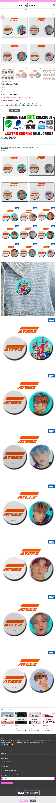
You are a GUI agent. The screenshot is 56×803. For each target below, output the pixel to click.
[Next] (52, 40)
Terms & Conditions (5, 766)
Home (2, 81)
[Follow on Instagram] (5, 744)
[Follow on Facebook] (2, 744)
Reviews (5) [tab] (25, 147)
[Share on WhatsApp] (2, 138)
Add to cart (15, 110)
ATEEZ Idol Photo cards (34, 726)
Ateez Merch (8, 81)
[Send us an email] (10, 744)
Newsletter (3, 755)
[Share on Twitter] (7, 138)
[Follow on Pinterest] (12, 744)
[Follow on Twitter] (7, 744)
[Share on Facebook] (5, 138)
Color (2, 105)
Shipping (3, 763)
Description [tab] (5, 147)
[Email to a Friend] (10, 138)
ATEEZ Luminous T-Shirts (20, 726)
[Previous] (4, 40)
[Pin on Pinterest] (12, 138)
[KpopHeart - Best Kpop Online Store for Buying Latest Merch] (28, 5)
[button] (4, 5)
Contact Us (3, 753)
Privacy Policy (4, 758)
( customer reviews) (11, 91)
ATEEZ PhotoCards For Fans (7, 726)
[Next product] (2, 88)
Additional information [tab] (15, 147)
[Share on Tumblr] (14, 138)
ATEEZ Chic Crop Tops (47, 726)
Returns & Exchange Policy (7, 761)
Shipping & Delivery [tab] (34, 147)
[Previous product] (5, 88)
